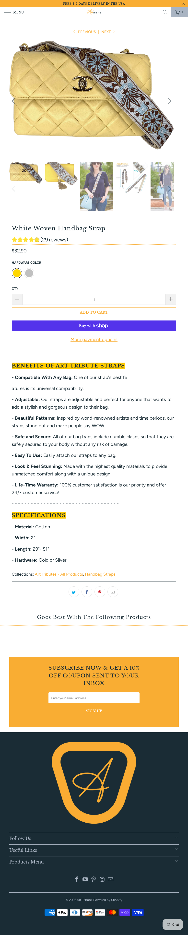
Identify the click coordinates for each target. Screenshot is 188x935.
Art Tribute (84, 900)
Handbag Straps (100, 574)
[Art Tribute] (94, 12)
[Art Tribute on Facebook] (77, 879)
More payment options (94, 339)
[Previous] (14, 101)
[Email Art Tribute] (111, 879)
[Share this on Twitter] (74, 591)
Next (106, 32)
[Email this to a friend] (112, 591)
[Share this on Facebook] (87, 591)
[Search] (165, 12)
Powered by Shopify (107, 900)
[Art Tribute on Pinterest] (93, 879)
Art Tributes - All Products (59, 574)
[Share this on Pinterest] (99, 591)
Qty (15, 288)
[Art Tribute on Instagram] (102, 879)
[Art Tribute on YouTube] (85, 879)
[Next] (169, 101)
